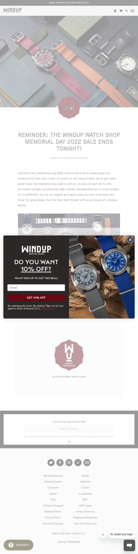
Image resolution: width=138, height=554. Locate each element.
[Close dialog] (130, 240)
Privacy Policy (48, 308)
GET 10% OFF (36, 297)
